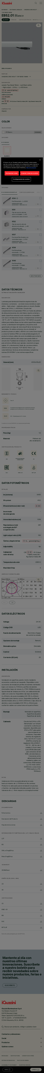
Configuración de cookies (21, 179)
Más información (31, 167)
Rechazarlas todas (12, 173)
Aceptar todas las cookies (29, 173)
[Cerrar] (40, 160)
